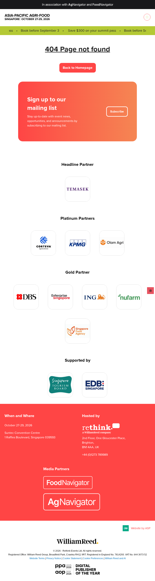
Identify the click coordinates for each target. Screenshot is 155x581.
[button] (147, 17)
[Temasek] (77, 189)
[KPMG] (77, 243)
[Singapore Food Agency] (77, 331)
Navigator (77, 4)
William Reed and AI (115, 558)
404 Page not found (77, 49)
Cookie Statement (72, 558)
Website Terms (37, 558)
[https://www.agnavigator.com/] (71, 509)
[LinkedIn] (150, 290)
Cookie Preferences (93, 558)
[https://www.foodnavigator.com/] (67, 488)
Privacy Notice (53, 558)
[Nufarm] (128, 297)
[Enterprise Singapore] (60, 297)
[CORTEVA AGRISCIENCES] (43, 243)
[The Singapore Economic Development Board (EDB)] (94, 385)
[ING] (94, 297)
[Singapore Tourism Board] (60, 385)
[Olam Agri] (111, 243)
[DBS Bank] (26, 297)
